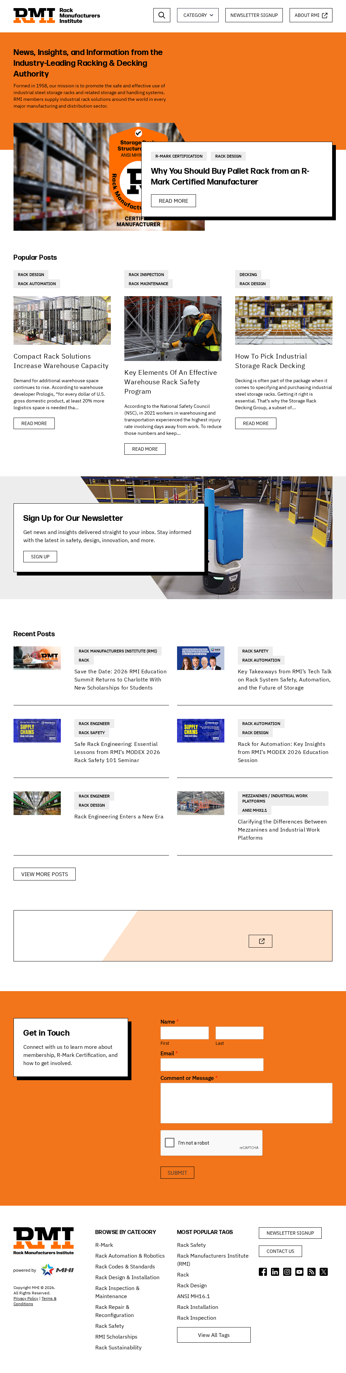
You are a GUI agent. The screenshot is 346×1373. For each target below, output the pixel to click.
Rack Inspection (146, 274)
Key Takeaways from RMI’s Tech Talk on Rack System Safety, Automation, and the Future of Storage (285, 679)
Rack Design (228, 156)
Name (169, 1021)
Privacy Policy (26, 1298)
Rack (84, 660)
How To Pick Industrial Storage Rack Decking (271, 361)
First (164, 1043)
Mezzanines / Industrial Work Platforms (275, 798)
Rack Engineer (94, 723)
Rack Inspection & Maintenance (117, 1292)
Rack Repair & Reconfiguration (114, 1311)
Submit (177, 1172)
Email (169, 1053)
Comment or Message (189, 1077)
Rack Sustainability (118, 1347)
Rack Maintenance (148, 283)
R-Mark (104, 1244)
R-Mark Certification (178, 156)
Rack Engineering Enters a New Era (119, 816)
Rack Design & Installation (127, 1277)
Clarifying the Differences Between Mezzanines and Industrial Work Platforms (282, 829)
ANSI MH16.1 (193, 1296)
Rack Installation (197, 1307)
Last (220, 1043)
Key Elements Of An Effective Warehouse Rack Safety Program (170, 382)
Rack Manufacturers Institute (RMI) (118, 650)
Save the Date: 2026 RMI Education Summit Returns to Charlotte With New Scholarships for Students (120, 679)
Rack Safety (255, 650)
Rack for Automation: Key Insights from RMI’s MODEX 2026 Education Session (283, 751)
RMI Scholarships (116, 1336)
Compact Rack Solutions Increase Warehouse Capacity (61, 361)
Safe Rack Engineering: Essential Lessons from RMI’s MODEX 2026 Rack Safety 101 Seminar (117, 751)
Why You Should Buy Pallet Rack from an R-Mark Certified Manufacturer (230, 176)
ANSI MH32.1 (254, 810)
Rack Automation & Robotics (130, 1255)
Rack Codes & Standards (125, 1266)
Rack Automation (37, 283)
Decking (248, 274)
